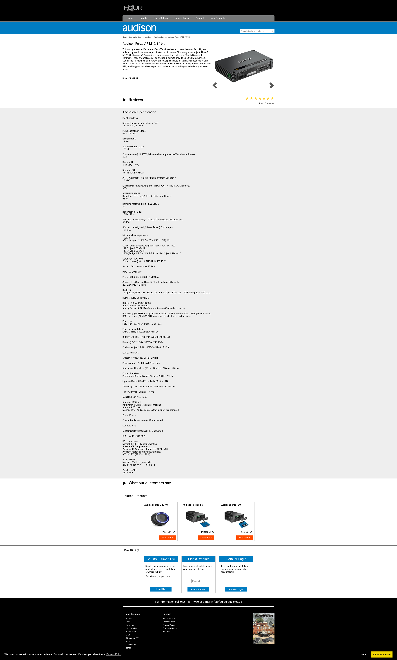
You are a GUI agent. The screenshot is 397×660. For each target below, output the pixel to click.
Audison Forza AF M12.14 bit (178, 37)
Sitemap (166, 631)
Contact (200, 18)
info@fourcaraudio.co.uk (226, 601)
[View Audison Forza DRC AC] (160, 527)
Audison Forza (160, 37)
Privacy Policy (169, 625)
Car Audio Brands (136, 37)
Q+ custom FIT (132, 638)
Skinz (128, 641)
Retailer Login (182, 18)
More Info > (167, 537)
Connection (131, 644)
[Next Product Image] (271, 87)
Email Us (160, 589)
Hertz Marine (131, 628)
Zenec (128, 648)
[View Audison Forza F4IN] (198, 527)
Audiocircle (131, 631)
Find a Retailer (161, 18)
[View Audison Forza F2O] (237, 527)
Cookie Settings (170, 628)
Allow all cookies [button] (382, 654)
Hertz (128, 622)
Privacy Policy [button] (114, 654)
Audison (148, 37)
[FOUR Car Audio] (133, 11)
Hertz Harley (131, 625)
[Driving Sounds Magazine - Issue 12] (263, 643)
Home (130, 18)
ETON (128, 635)
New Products (218, 18)
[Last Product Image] (214, 87)
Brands (143, 18)
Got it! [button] (364, 654)
